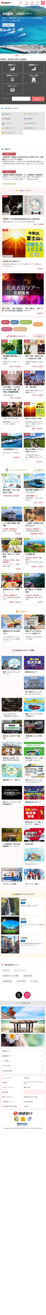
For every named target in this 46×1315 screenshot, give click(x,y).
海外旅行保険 (28, 975)
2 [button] (20, 55)
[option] (23, 30)
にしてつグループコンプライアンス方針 (34, 1082)
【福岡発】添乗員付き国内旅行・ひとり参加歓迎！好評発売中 (22, 175)
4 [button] (26, 55)
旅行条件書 (5, 1092)
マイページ (20, 4)
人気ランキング (10, 128)
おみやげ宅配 (21, 981)
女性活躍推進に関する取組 (9, 1106)
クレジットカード (19, 970)
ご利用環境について (7, 1101)
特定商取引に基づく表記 (30, 1097)
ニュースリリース (7, 1078)
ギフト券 (6, 970)
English (37, 4)
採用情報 (4, 1082)
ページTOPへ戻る (24, 1003)
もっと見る (38, 336)
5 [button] (30, 55)
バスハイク (8, 123)
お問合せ (26, 1106)
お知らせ (7, 114)
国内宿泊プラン (26, 322)
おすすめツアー (32, 123)
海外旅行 (29, 119)
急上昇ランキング (20, 329)
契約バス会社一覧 (7, 1097)
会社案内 (32, 4)
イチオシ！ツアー (32, 114)
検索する (38, 99)
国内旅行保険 (7, 981)
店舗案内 (27, 4)
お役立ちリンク (32, 128)
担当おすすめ (7, 329)
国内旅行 (7, 119)
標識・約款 (27, 1087)
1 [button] (16, 55)
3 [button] (23, 55)
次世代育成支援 (28, 1101)
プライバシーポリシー (8, 1087)
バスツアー (38, 324)
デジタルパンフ (10, 132)
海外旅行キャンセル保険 (10, 975)
